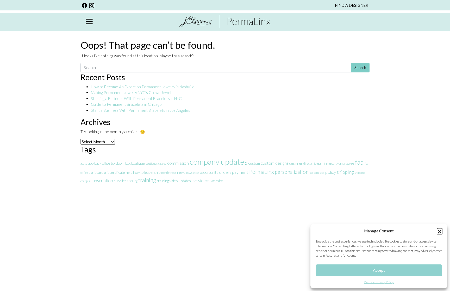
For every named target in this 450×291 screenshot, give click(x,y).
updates (184, 180)
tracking (132, 181)
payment (240, 172)
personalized (316, 172)
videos (204, 180)
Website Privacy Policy (379, 282)
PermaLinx (261, 171)
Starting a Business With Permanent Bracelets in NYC (136, 98)
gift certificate (114, 172)
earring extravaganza (333, 163)
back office (102, 163)
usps (194, 181)
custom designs (275, 162)
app (90, 163)
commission (178, 162)
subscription (102, 180)
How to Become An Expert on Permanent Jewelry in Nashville (143, 86)
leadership (152, 172)
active (83, 163)
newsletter (192, 172)
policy (330, 172)
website (217, 180)
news (181, 172)
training (147, 180)
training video (167, 180)
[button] (439, 230)
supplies (120, 180)
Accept (379, 270)
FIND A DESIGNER (351, 5)
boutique (138, 163)
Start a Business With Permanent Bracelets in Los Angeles (141, 110)
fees (87, 172)
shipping (345, 172)
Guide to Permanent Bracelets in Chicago (126, 104)
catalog (162, 163)
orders (225, 172)
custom (254, 163)
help (129, 172)
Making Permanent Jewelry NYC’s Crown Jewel (131, 92)
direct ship (309, 163)
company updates (219, 161)
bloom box (122, 163)
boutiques (152, 163)
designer (296, 163)
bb (113, 163)
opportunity (209, 172)
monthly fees (168, 172)
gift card (97, 172)
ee (352, 163)
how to (138, 172)
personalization (292, 172)
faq (359, 162)
